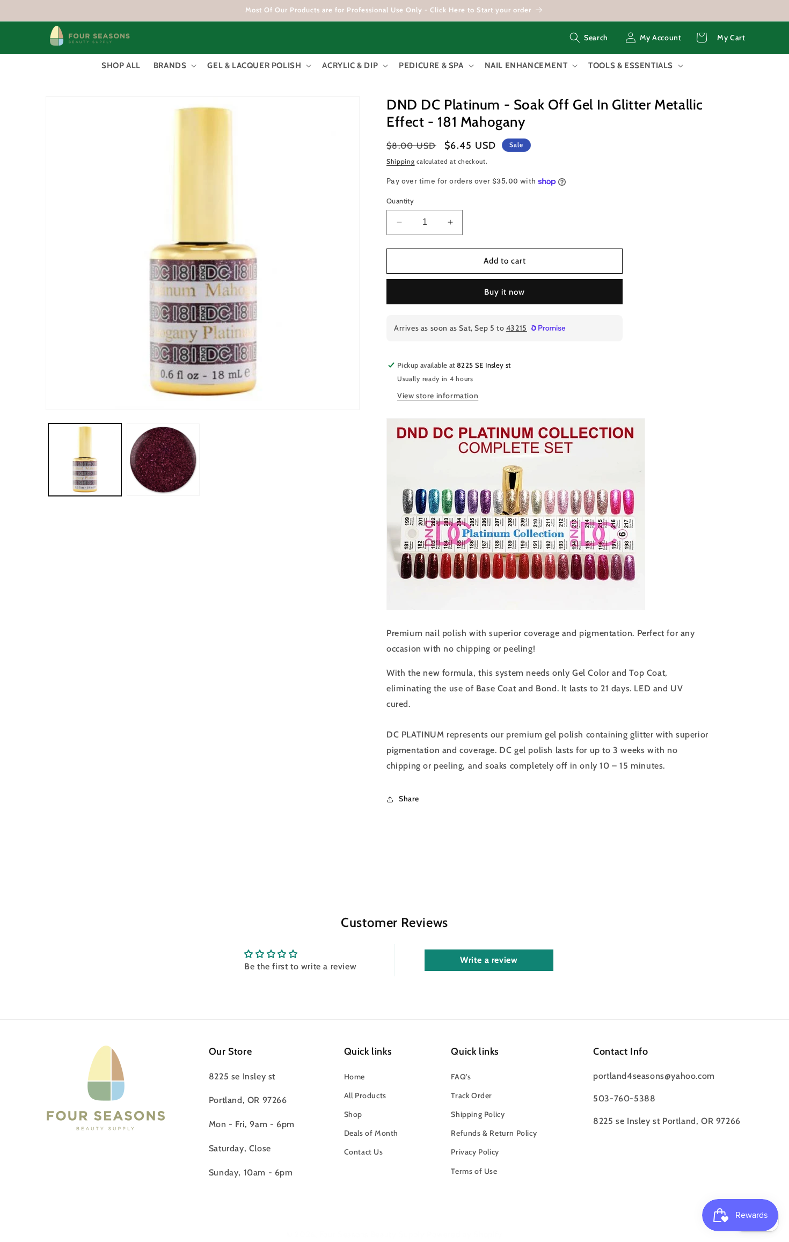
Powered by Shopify (464, 1234)
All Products (365, 1095)
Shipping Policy (478, 1114)
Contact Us (363, 1152)
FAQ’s (461, 1077)
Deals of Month (371, 1133)
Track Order (471, 1095)
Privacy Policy (475, 1152)
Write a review (488, 960)
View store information (437, 395)
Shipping (400, 161)
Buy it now (504, 292)
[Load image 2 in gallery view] (163, 459)
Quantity (400, 200)
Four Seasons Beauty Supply (373, 1234)
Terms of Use (474, 1171)
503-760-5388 (624, 1098)
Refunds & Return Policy (494, 1133)
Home (354, 1077)
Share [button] (409, 798)
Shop (353, 1114)
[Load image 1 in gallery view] (84, 459)
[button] (589, 37)
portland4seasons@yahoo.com (654, 1076)
